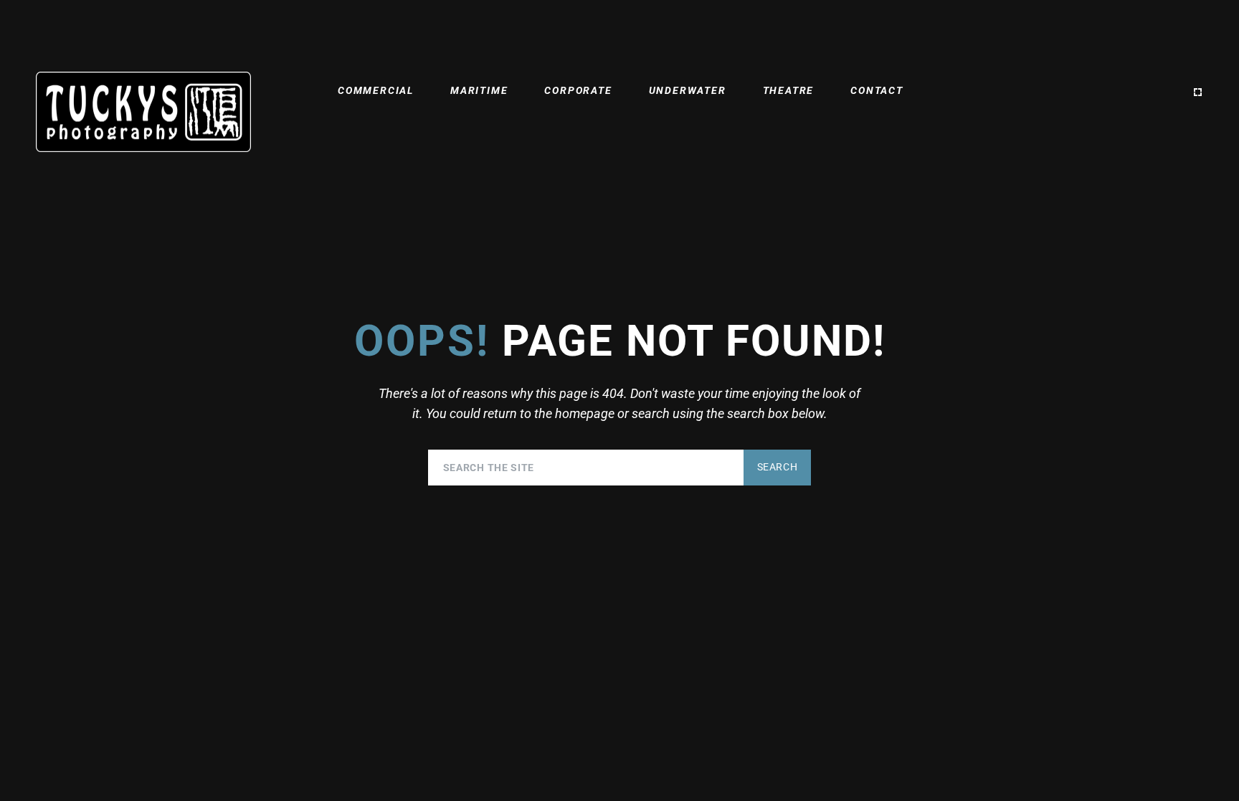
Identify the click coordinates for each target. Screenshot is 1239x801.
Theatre (789, 90)
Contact (876, 90)
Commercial (376, 90)
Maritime (479, 90)
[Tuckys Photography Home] (143, 112)
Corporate (578, 90)
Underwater (687, 90)
